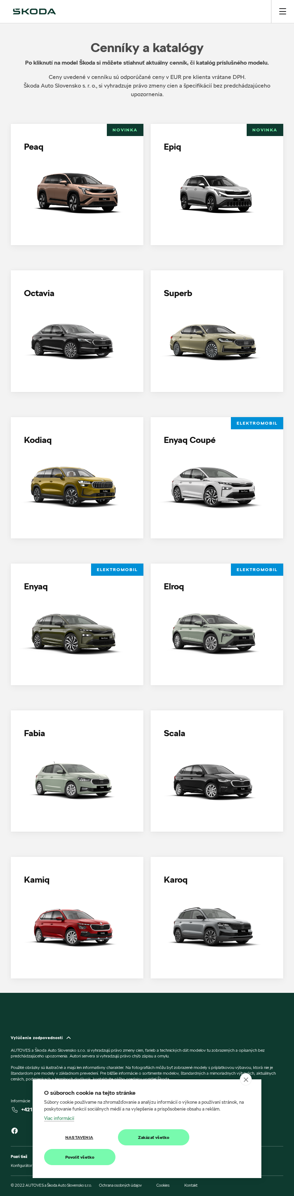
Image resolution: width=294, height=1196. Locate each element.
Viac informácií (59, 1118)
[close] (246, 1079)
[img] (34, 11)
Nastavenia (79, 1137)
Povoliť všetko (80, 1157)
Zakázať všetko (154, 1137)
